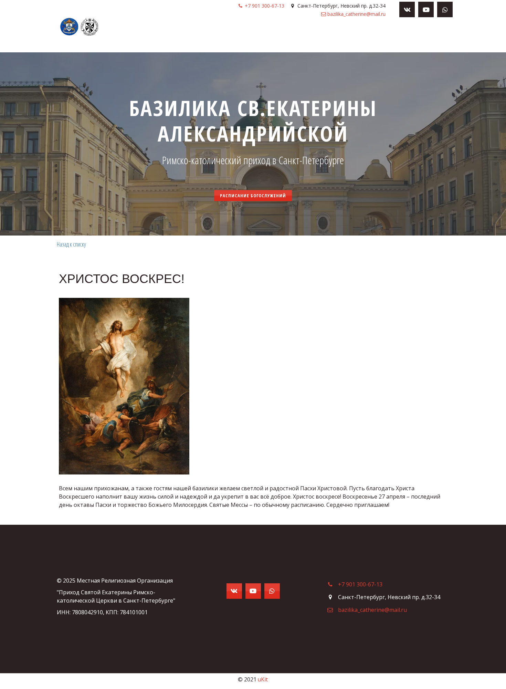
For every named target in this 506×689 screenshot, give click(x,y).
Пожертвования (295, 36)
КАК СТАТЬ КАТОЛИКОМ (400, 36)
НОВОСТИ (150, 36)
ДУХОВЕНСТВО (217, 36)
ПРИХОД (178, 36)
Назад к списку (71, 244)
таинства (254, 36)
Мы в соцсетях (343, 36)
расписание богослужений (253, 195)
